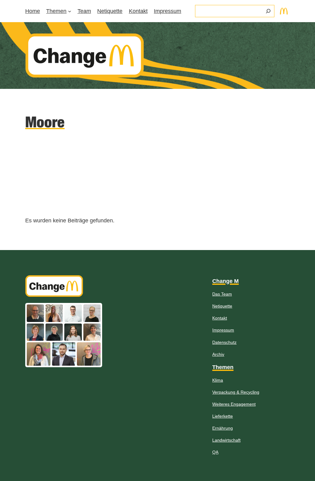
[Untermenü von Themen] (69, 11)
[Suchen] (268, 11)
